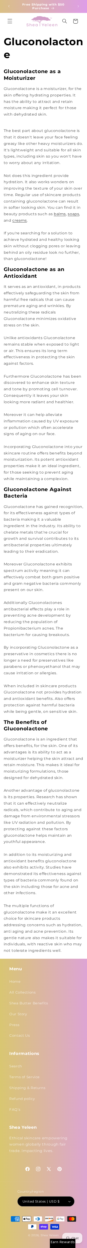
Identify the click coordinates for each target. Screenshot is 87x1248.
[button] (9, 21)
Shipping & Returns (27, 1088)
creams (19, 220)
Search (15, 1066)
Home (15, 981)
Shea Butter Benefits (28, 1003)
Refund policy (22, 1099)
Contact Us (19, 1035)
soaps (73, 214)
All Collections (22, 992)
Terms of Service (24, 1077)
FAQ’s (14, 1110)
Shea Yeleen (50, 1235)
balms (60, 214)
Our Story (18, 1014)
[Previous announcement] (9, 6)
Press (14, 1025)
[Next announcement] (78, 6)
